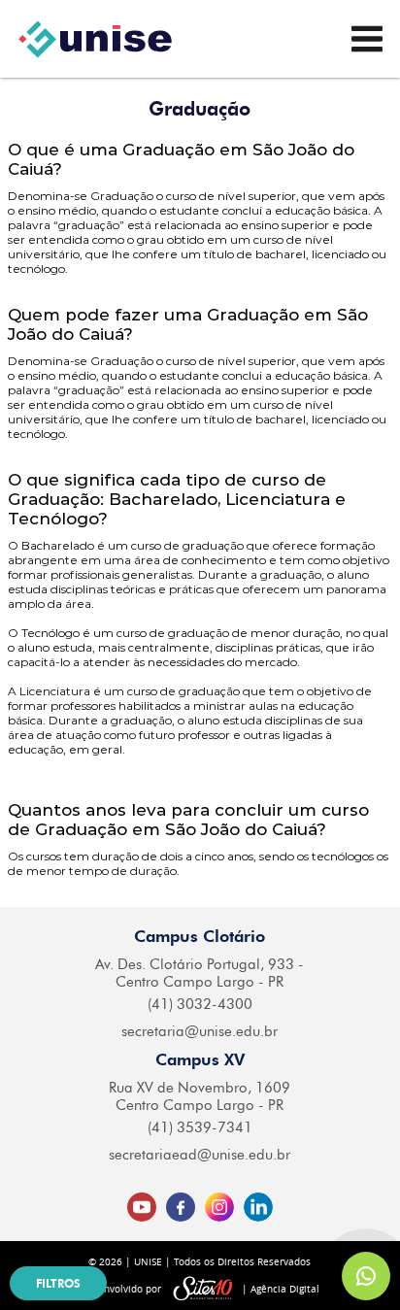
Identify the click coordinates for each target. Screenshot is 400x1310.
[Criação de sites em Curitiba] (203, 1289)
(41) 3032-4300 (200, 1004)
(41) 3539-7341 (200, 1127)
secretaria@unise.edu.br (199, 1031)
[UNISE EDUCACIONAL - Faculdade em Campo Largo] (95, 39)
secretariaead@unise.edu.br (199, 1154)
